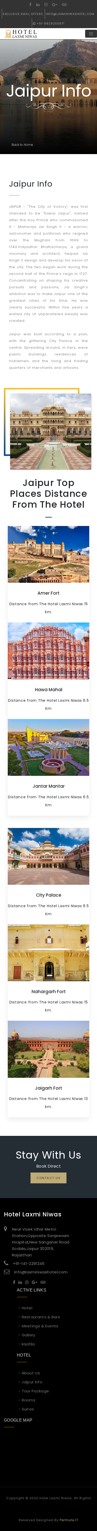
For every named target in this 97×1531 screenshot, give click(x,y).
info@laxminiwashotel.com (70, 14)
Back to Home (22, 144)
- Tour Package (33, 1391)
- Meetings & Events (38, 1326)
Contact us (48, 1178)
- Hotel (25, 1308)
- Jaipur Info (30, 1382)
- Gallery (26, 1335)
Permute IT (69, 1520)
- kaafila (26, 1344)
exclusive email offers (23, 14)
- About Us (29, 1373)
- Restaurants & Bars (39, 1317)
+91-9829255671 (50, 23)
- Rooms (26, 1400)
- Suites (26, 1409)
